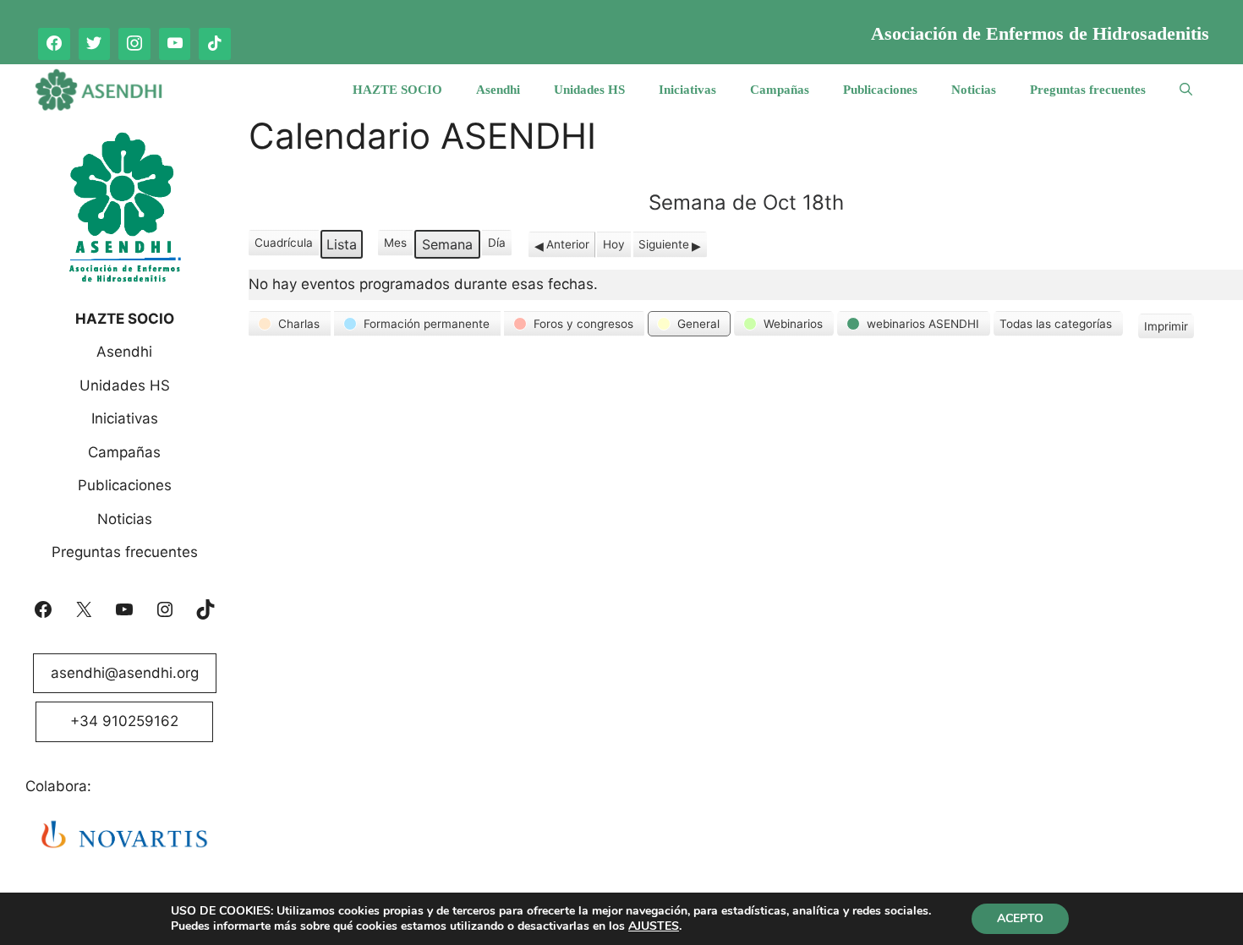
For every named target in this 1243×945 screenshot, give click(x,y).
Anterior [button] (567, 244)
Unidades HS (589, 89)
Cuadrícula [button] (283, 245)
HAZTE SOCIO (397, 89)
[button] (290, 323)
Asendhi (498, 89)
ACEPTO (1020, 918)
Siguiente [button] (663, 244)
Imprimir (1165, 329)
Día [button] (497, 242)
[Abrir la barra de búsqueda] (1186, 90)
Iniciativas (687, 89)
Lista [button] (344, 247)
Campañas (779, 89)
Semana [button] (447, 244)
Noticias (973, 89)
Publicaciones (880, 89)
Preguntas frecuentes (1088, 89)
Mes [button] (395, 242)
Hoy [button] (614, 244)
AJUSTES (653, 926)
